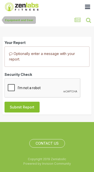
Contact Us (47, 143)
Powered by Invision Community (47, 163)
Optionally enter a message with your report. (42, 56)
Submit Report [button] (22, 107)
